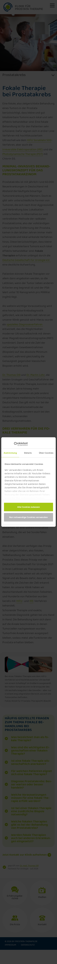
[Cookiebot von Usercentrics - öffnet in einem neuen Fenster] (17, 444)
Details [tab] (28, 453)
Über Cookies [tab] (46, 453)
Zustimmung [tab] (10, 453)
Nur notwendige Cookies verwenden (28, 517)
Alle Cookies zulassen (28, 507)
